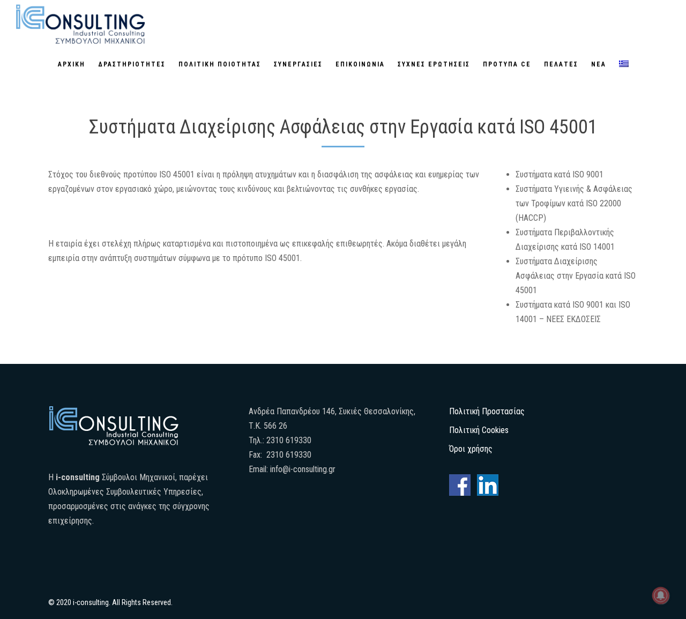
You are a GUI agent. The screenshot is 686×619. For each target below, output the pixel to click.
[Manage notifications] (660, 595)
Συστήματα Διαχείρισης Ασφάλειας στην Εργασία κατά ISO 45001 (576, 275)
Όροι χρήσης (471, 449)
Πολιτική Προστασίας (487, 411)
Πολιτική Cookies (479, 430)
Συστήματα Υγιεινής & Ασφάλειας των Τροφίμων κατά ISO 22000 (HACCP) (574, 203)
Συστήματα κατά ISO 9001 (559, 174)
